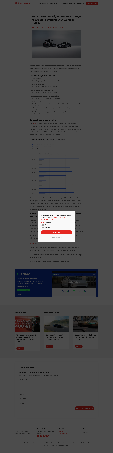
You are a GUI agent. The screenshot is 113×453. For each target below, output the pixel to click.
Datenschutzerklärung (47, 219)
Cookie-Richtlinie (64, 217)
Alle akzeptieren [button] (56, 232)
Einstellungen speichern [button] (56, 237)
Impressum (56, 217)
